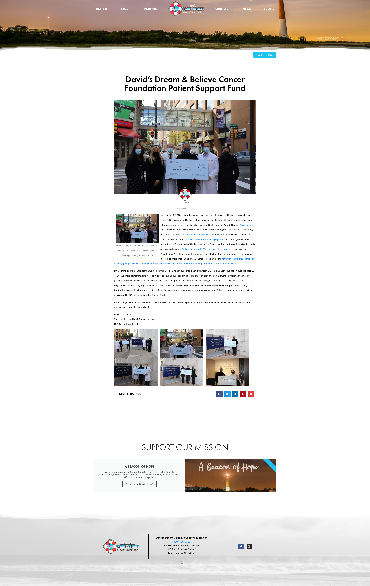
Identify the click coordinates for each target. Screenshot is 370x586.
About (125, 9)
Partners (221, 9)
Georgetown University (215, 249)
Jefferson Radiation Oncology (188, 263)
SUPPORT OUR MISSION (185, 447)
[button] (219, 394)
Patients (150, 9)
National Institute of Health (199, 234)
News (247, 9)
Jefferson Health (230, 258)
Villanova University (192, 249)
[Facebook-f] (241, 546)
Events (269, 9)
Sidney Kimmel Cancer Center (221, 263)
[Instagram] (249, 546)
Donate (101, 9)
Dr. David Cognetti (244, 224)
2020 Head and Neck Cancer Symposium (204, 239)
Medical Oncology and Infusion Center (150, 263)
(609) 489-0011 (181, 541)
